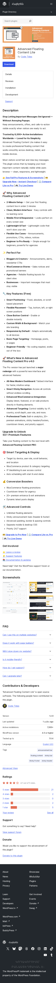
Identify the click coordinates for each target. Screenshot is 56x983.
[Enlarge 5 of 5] (50, 612)
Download (9, 64)
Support (9, 101)
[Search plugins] (30, 21)
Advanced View (10, 768)
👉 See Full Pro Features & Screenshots (23, 177)
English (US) (48, 744)
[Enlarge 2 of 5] (23, 610)
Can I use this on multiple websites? (20, 635)
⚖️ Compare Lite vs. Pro (40, 534)
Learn (5, 894)
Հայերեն (13, 942)
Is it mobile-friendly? (12, 659)
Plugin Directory (9, 12)
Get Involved (35, 894)
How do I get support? (13, 668)
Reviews (9, 81)
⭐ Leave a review (11, 552)
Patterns (33, 885)
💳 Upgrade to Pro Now (14, 534)
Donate (34, 903)
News (5, 876)
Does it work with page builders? (18, 643)
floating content (37, 756)
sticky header (47, 761)
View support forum (12, 832)
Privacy (6, 885)
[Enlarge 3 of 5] (50, 585)
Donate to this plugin (13, 855)
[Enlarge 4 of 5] (50, 599)
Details (8, 74)
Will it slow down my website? (17, 651)
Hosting (6, 881)
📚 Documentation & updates (17, 560)
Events (32, 899)
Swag (33, 908)
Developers (8, 903)
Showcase (34, 872)
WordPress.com (11, 916)
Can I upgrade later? (12, 676)
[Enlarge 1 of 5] (23, 585)
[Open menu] (52, 4)
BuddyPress (10, 930)
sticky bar (48, 756)
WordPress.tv (10, 908)
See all (50, 812)
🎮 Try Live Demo (24, 185)
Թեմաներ (34, 876)
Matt (6, 921)
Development (11, 94)
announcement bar (45, 750)
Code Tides (26, 56)
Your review (8, 812)
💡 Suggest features (12, 556)
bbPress (8, 926)
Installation (10, 87)
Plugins (32, 881)
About (5, 872)
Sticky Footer (34, 761)
